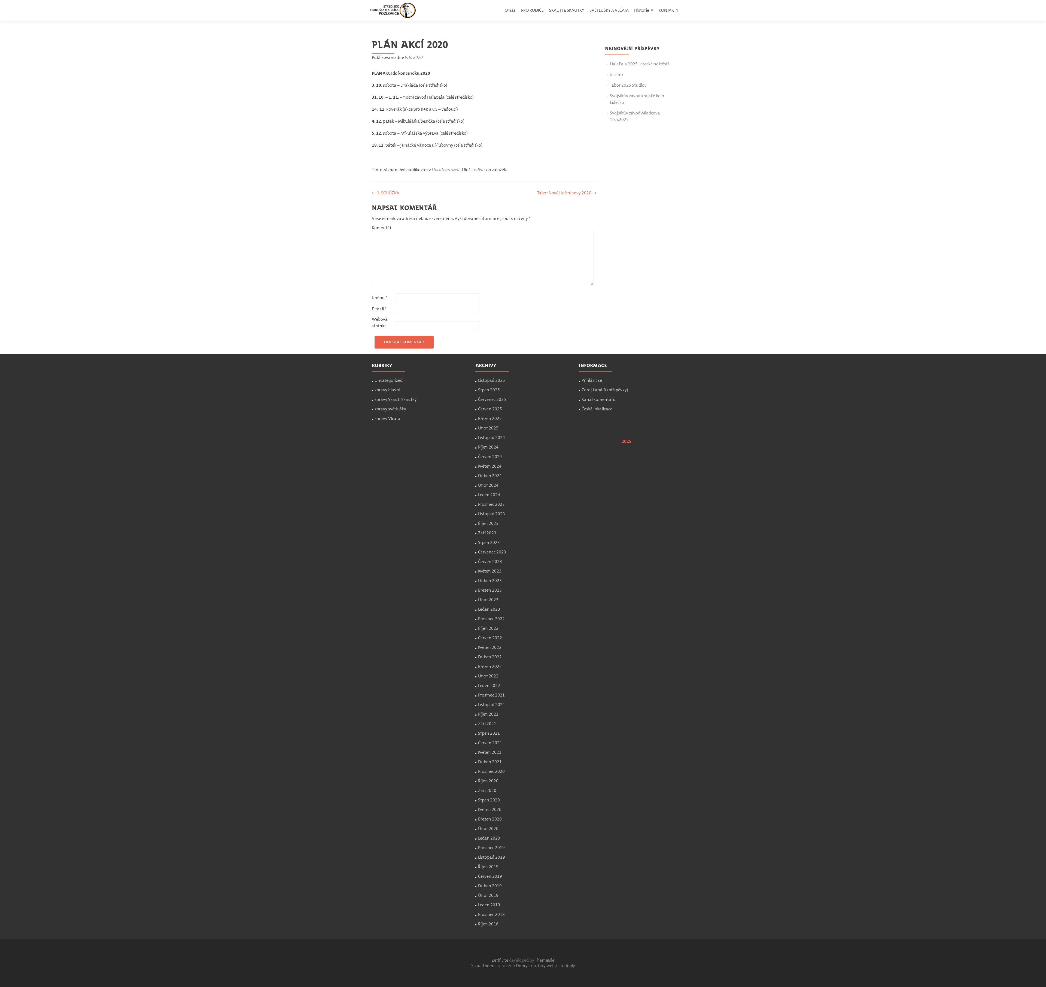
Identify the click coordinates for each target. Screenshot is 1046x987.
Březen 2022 (490, 666)
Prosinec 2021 (491, 695)
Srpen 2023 (489, 542)
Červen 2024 (490, 456)
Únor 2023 (488, 600)
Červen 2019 (490, 876)
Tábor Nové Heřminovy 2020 (567, 193)
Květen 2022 (489, 647)
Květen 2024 (489, 466)
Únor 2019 (488, 895)
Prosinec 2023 (491, 504)
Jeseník (617, 74)
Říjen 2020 (488, 781)
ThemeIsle (544, 960)
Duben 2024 (490, 476)
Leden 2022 (489, 685)
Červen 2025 (490, 409)
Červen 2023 (490, 561)
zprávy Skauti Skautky (396, 399)
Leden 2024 (489, 495)
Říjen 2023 (488, 523)
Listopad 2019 (491, 857)
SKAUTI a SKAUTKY (566, 10)
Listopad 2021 (491, 704)
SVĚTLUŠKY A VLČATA (609, 10)
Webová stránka (380, 322)
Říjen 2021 (488, 714)
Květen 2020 (489, 809)
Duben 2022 (490, 657)
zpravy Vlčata (387, 418)
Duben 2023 (490, 580)
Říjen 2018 (488, 924)
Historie (641, 10)
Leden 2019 (489, 905)
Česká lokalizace (597, 409)
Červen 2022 (490, 638)
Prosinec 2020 (491, 771)
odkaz (479, 169)
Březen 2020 (490, 819)
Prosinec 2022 (491, 619)
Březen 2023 (490, 590)
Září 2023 (487, 533)
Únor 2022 (488, 676)
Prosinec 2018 (491, 914)
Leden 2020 (489, 838)
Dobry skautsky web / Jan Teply (545, 965)
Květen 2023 (489, 571)
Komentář (381, 228)
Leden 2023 (489, 609)
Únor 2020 (488, 828)
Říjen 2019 (488, 867)
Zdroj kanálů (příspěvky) (605, 390)
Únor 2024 (488, 485)
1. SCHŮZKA (385, 193)
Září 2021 (487, 723)
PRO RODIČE (532, 10)
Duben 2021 (490, 762)
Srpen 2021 (489, 733)
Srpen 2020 (489, 800)
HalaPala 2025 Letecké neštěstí (639, 64)
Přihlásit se (592, 380)
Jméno (379, 297)
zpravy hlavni (387, 390)
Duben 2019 (490, 886)
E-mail (379, 309)
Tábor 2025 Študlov (628, 85)
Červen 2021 (490, 743)
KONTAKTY (668, 10)
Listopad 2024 (491, 437)
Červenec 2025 (492, 399)
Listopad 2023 (491, 514)
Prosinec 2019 (491, 847)
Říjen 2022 (488, 628)
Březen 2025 (490, 418)
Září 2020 (487, 790)
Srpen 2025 (489, 390)
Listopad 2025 (491, 380)
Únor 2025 (488, 428)
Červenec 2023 (492, 552)
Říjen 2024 (488, 447)
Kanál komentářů (599, 399)
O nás (510, 10)
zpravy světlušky (390, 409)
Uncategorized (446, 169)
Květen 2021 (489, 752)
